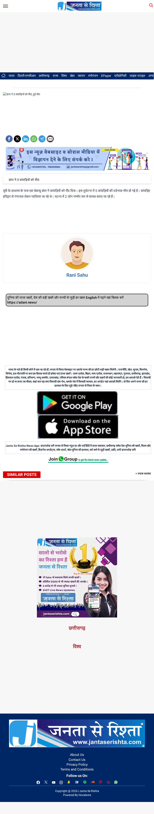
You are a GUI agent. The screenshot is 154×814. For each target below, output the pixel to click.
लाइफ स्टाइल (137, 76)
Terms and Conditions (77, 769)
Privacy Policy (77, 764)
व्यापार (81, 76)
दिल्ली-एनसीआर (27, 76)
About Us (77, 755)
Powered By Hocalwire (77, 795)
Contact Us (77, 760)
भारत (11, 76)
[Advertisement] (77, 42)
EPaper (106, 76)
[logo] (80, 5)
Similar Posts (21, 474)
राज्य (55, 76)
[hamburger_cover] (5, 5)
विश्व (64, 76)
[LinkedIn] (25, 137)
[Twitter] (17, 137)
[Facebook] (9, 137)
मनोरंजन (93, 76)
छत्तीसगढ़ (44, 76)
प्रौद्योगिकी (120, 76)
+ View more (143, 473)
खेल (72, 76)
